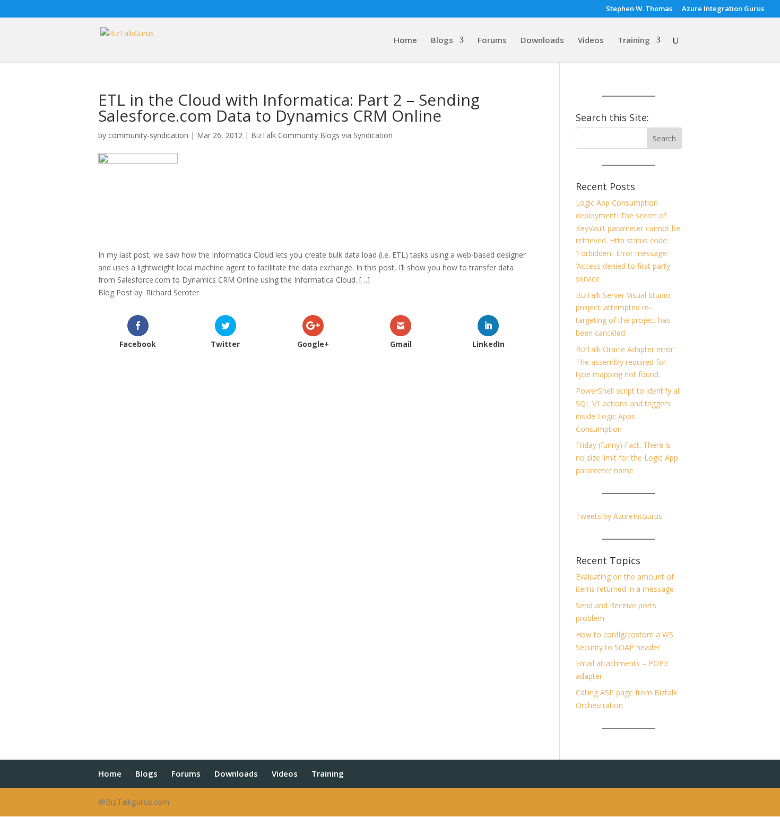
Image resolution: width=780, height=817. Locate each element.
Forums (492, 40)
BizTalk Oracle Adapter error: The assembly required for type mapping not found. (625, 362)
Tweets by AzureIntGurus (619, 516)
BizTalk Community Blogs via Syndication (322, 135)
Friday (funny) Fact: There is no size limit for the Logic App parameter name (627, 457)
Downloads (542, 40)
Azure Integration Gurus (723, 9)
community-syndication (148, 135)
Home (405, 40)
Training (634, 40)
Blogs (442, 40)
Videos (591, 40)
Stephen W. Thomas (639, 9)
